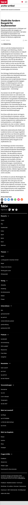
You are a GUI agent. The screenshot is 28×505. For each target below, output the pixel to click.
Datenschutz (22, 486)
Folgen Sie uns (4, 209)
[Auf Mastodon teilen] (5, 199)
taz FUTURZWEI (5, 418)
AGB (8, 490)
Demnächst (4, 389)
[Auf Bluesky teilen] (8, 199)
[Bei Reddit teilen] (22, 199)
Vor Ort (3, 393)
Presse (3, 299)
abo (2, 310)
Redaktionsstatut (11, 482)
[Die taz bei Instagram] (16, 210)
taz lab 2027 (4, 403)
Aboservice (4, 462)
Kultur (2, 231)
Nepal (2, 263)
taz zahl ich (4, 317)
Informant (16, 486)
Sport (2, 234)
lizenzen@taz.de (21, 478)
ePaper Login (4, 465)
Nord (2, 241)
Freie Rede (4, 353)
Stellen (3, 295)
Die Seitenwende (5, 292)
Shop (2, 444)
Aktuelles (3, 285)
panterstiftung (5, 324)
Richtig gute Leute (6, 270)
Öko (2, 224)
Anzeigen (3, 447)
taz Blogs (3, 415)
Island (2, 256)
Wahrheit (3, 245)
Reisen (2, 437)
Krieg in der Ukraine (6, 267)
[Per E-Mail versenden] (2, 199)
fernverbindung (5, 342)
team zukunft (4, 367)
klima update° (4, 346)
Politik (2, 220)
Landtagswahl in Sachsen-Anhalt (9, 260)
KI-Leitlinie (10, 486)
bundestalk (4, 339)
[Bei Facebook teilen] (12, 199)
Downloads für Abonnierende (9, 469)
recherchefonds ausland (7, 321)
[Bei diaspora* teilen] (18, 199)
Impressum (4, 490)
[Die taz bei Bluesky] (13, 210)
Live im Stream (5, 396)
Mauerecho (4, 349)
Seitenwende (14, 490)
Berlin (2, 238)
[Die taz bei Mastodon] (10, 210)
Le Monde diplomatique (7, 422)
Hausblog (3, 288)
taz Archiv (3, 425)
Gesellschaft (4, 227)
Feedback (3, 458)
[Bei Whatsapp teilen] (15, 199)
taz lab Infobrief (5, 378)
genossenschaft (5, 314)
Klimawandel (4, 274)
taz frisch (3, 371)
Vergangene (4, 400)
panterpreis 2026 (5, 328)
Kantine (3, 440)
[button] (26, 2)
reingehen (3, 357)
